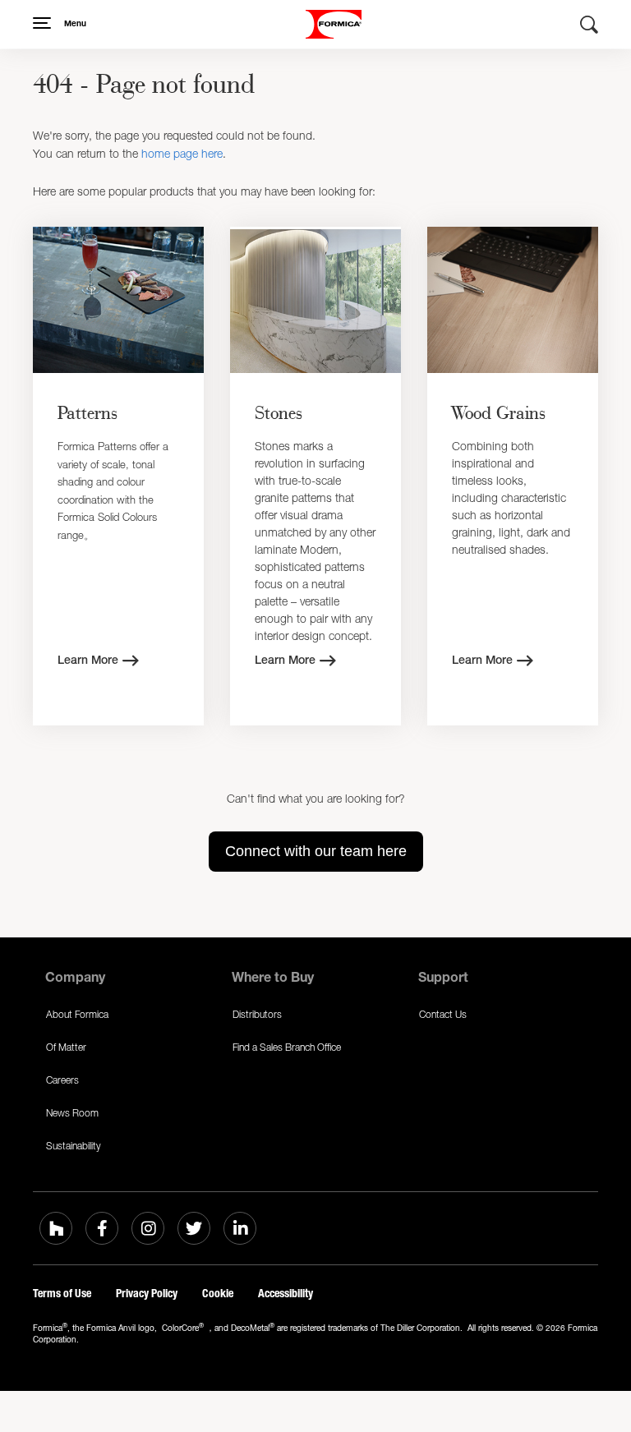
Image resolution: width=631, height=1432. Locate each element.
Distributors (257, 1014)
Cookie (217, 1294)
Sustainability (73, 1146)
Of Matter (66, 1047)
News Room (72, 1113)
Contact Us (443, 1014)
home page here (182, 153)
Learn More (88, 661)
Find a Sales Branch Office (287, 1047)
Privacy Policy (146, 1294)
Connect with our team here (316, 851)
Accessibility (285, 1294)
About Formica (77, 1014)
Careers (62, 1080)
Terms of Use (62, 1294)
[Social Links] (55, 1228)
